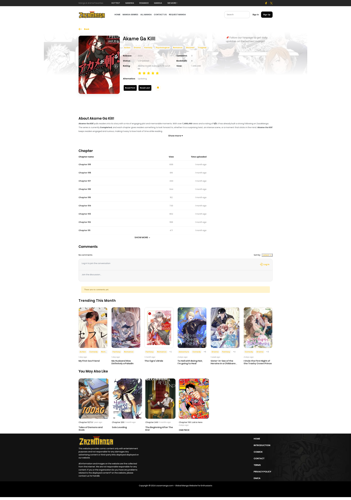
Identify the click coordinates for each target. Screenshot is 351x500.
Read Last (145, 87)
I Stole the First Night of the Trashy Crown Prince (258, 362)
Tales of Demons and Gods (91, 428)
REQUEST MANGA (177, 14)
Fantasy (148, 47)
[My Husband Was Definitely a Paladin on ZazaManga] (126, 327)
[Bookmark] (158, 87)
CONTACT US (160, 14)
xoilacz (167, 491)
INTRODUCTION (262, 445)
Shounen (190, 47)
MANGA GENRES (130, 14)
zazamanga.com (164, 485)
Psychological (162, 47)
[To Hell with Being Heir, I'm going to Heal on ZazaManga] (192, 327)
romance (144, 3)
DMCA (257, 478)
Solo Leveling (119, 427)
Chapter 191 (84, 230)
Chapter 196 (85, 189)
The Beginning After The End (159, 428)
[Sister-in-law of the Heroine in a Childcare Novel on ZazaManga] (225, 327)
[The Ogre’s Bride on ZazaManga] (159, 327)
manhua (158, 3)
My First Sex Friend (89, 360)
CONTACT (259, 458)
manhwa (129, 3)
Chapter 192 (85, 222)
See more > (172, 3)
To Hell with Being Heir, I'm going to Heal (190, 362)
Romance (177, 47)
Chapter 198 (85, 172)
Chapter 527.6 (86, 422)
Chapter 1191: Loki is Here (190, 422)
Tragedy (202, 47)
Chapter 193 (85, 214)
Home (257, 438)
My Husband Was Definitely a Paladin (122, 362)
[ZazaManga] (92, 14)
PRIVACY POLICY (262, 471)
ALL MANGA (146, 14)
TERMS (257, 465)
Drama (137, 47)
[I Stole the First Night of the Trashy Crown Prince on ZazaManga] (258, 327)
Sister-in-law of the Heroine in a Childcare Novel (223, 363)
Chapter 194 (85, 205)
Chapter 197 (85, 181)
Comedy (93, 351)
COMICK (258, 451)
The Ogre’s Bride (154, 360)
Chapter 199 (85, 164)
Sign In (256, 14)
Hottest (115, 3)
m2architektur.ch (191, 491)
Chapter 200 (118, 422)
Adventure (184, 351)
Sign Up (266, 14)
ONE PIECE (184, 430)
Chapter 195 (85, 197)
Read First (130, 87)
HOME (117, 14)
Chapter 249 (151, 422)
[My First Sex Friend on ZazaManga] (93, 327)
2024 (140, 55)
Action (127, 47)
